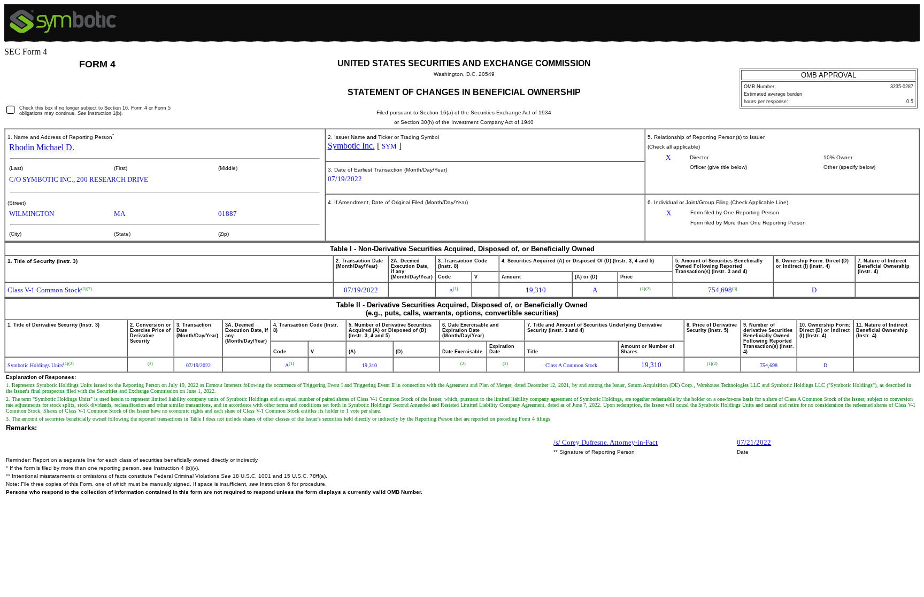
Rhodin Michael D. (41, 147)
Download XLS (907, 18)
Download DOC (881, 18)
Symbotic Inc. (351, 145)
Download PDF (894, 18)
